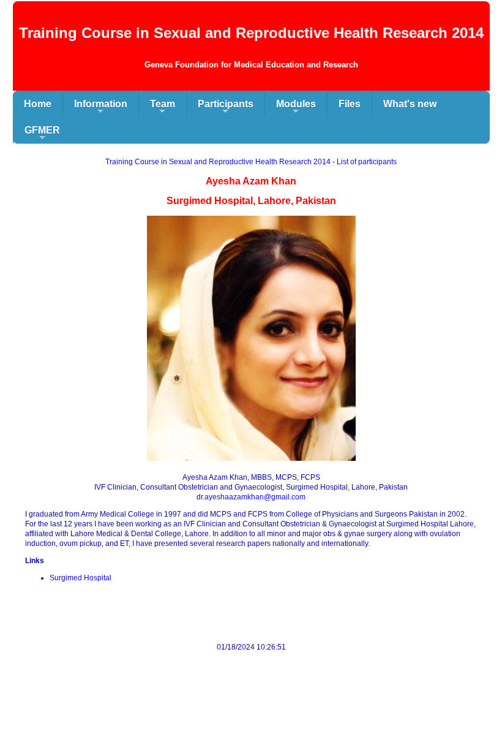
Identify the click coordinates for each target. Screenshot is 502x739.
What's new (409, 104)
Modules (296, 108)
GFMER (42, 134)
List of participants (367, 161)
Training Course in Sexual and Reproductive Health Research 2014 (218, 161)
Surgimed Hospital (80, 578)
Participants (225, 108)
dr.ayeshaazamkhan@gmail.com (251, 497)
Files (350, 104)
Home (37, 104)
